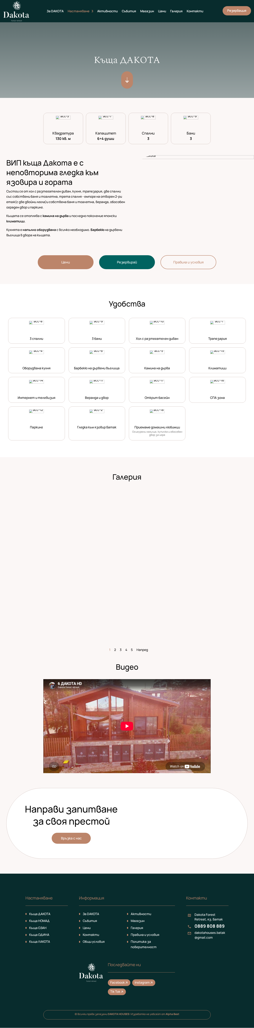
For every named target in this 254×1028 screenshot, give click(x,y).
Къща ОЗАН (37, 928)
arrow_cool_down (127, 80)
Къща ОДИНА (39, 935)
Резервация (236, 10)
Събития (129, 11)
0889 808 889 (209, 926)
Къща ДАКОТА (39, 914)
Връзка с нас (71, 838)
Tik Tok (117, 991)
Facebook (119, 982)
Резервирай (127, 262)
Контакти (195, 11)
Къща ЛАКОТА (39, 941)
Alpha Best (172, 1014)
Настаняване (78, 11)
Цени (162, 11)
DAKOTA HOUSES (118, 1014)
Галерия (176, 11)
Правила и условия (188, 262)
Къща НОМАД (39, 921)
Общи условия (94, 941)
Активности (107, 11)
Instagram (144, 982)
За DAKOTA (55, 11)
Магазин (147, 11)
